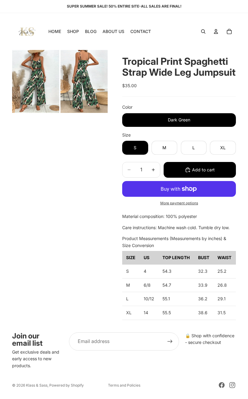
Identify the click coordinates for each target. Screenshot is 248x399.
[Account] (216, 31)
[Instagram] (232, 385)
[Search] (203, 31)
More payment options (179, 203)
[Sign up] (170, 341)
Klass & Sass (36, 385)
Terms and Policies (124, 385)
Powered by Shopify (66, 385)
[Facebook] (221, 385)
